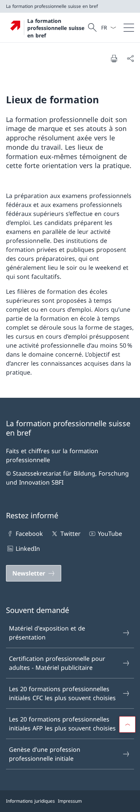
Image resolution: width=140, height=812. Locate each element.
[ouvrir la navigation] (129, 27)
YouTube (110, 533)
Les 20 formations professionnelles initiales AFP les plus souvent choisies (62, 723)
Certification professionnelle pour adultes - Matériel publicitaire (57, 663)
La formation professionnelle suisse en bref (55, 28)
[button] (127, 724)
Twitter (70, 533)
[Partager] (130, 58)
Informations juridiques (30, 801)
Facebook (29, 533)
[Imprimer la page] (114, 58)
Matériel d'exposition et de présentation (47, 632)
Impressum (70, 801)
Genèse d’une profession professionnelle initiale (44, 754)
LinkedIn (28, 548)
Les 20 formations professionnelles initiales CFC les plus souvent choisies (62, 693)
